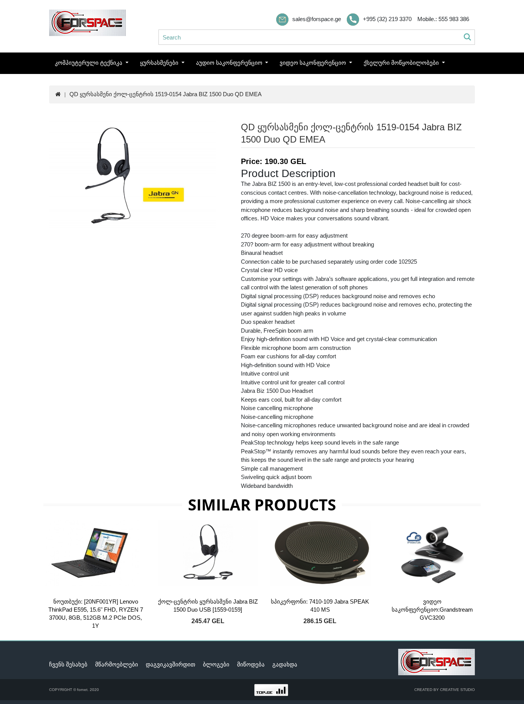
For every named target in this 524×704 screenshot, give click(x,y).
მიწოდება (251, 664)
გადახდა (284, 664)
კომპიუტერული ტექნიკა (89, 62)
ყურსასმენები (160, 62)
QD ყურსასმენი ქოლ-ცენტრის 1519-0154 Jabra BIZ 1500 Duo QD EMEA (165, 94)
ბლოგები (216, 664)
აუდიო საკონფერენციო (230, 62)
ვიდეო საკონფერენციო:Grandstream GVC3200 (432, 609)
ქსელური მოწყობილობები (402, 62)
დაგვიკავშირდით (170, 664)
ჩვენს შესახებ (68, 664)
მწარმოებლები (116, 664)
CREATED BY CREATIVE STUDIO (444, 690)
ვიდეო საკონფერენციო (314, 62)
